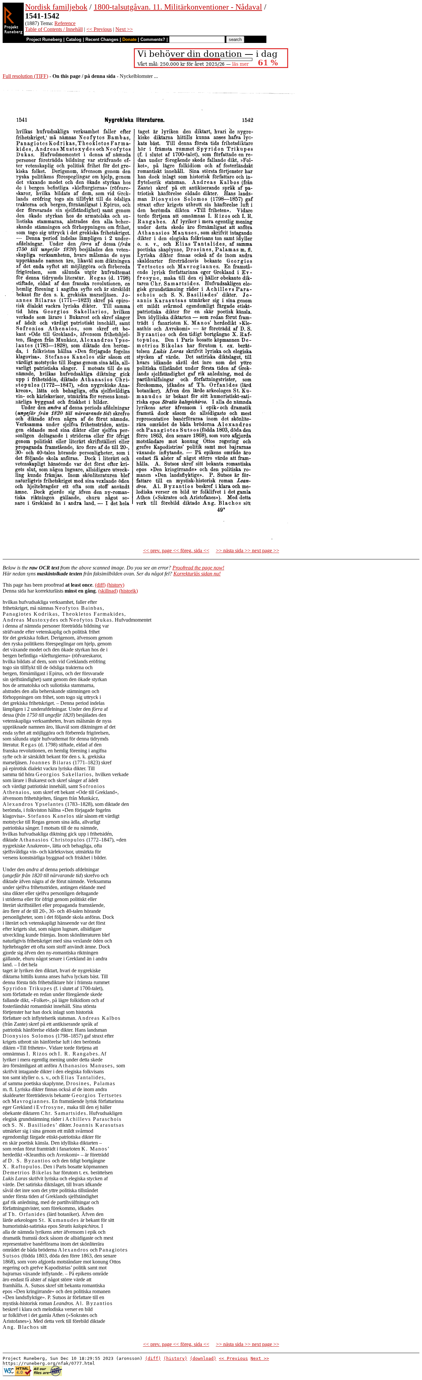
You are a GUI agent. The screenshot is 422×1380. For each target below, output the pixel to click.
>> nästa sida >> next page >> (247, 550)
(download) (203, 1358)
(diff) (100, 585)
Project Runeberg (44, 39)
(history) (115, 585)
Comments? (152, 39)
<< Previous (99, 29)
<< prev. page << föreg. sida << (176, 550)
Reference (64, 23)
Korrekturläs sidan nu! (197, 573)
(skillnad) (108, 591)
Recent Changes (101, 39)
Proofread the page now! (198, 567)
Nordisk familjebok (56, 7)
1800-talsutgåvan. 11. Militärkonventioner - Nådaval (178, 7)
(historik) (128, 591)
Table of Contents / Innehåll (54, 29)
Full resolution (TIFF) (25, 76)
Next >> (124, 29)
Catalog (73, 39)
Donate (129, 39)
